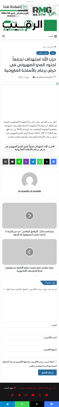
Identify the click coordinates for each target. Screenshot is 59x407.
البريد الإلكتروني (50, 337)
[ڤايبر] (26, 162)
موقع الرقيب (8, 388)
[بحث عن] (3, 36)
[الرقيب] (29, 25)
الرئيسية (50, 47)
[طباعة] (5, 162)
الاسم (54, 325)
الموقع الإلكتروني (50, 349)
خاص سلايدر (43, 53)
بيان (44, 47)
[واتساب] (40, 162)
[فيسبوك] (53, 162)
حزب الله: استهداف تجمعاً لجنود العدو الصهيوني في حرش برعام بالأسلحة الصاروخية (29, 148)
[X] (47, 162)
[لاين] (19, 162)
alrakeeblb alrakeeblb (43, 77)
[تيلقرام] (33, 162)
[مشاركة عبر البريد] (12, 162)
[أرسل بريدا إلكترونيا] (34, 77)
